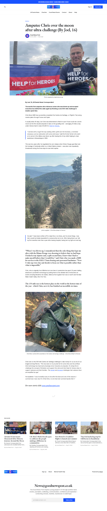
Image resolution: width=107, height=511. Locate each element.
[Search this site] (5, 7)
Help (75, 12)
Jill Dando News (34, 12)
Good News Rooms (54, 12)
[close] (105, 2)
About (70, 12)
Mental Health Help (59, 471)
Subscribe (98, 7)
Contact (64, 12)
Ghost (101, 471)
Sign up (44, 471)
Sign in (90, 7)
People (27, 21)
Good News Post (35, 35)
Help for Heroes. (54, 126)
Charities (44, 12)
